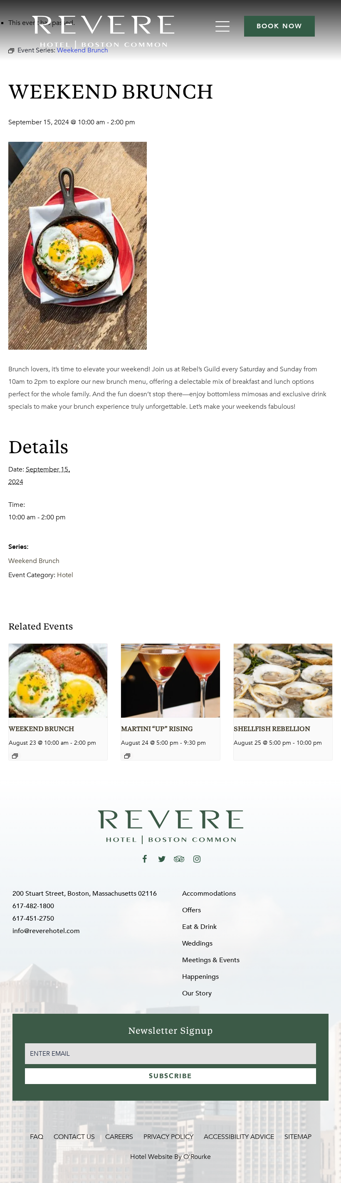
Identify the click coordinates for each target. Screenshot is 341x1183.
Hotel (65, 575)
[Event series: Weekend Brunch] (15, 755)
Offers (191, 910)
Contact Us (74, 1136)
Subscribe (170, 1076)
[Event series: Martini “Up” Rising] (127, 755)
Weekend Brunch (33, 561)
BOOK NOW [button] (279, 26)
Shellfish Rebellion (272, 729)
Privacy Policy (168, 1136)
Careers (119, 1136)
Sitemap (297, 1136)
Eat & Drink (199, 926)
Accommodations (209, 893)
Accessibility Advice (239, 1136)
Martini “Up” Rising (157, 729)
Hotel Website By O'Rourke (170, 1156)
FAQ (36, 1136)
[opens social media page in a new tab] (144, 859)
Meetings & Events (211, 960)
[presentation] (58, 681)
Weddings (197, 943)
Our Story (197, 993)
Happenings (200, 976)
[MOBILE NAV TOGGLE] (223, 26)
